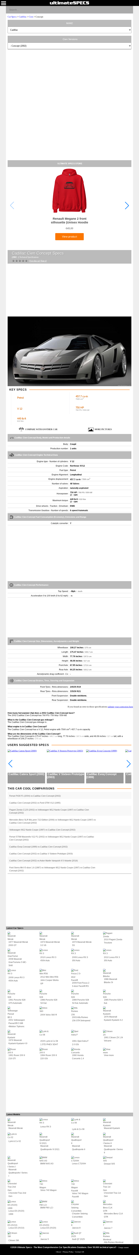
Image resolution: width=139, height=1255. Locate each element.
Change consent (123, 1247)
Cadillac (23, 16)
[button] (127, 205)
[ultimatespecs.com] (69, 2)
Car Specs (12, 16)
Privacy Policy (68, 1252)
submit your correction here (120, 706)
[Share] (129, 9)
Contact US (79, 1252)
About (59, 1252)
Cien (31, 16)
